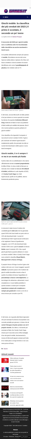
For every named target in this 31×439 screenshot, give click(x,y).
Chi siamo (5, 436)
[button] (27, 17)
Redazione (11, 436)
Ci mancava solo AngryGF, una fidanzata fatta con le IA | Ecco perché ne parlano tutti (17, 395)
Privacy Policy (18, 436)
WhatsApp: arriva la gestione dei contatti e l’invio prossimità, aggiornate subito (17, 403)
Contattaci (24, 425)
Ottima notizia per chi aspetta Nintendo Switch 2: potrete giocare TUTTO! (17, 360)
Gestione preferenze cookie (25, 437)
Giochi (6, 348)
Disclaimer (25, 436)
